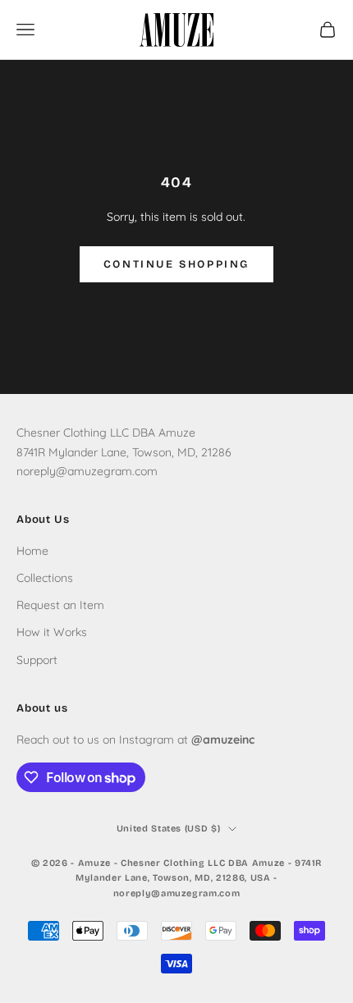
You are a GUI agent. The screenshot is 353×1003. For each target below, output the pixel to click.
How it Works (51, 632)
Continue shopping (176, 264)
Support (36, 660)
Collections (44, 577)
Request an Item (60, 605)
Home (32, 550)
